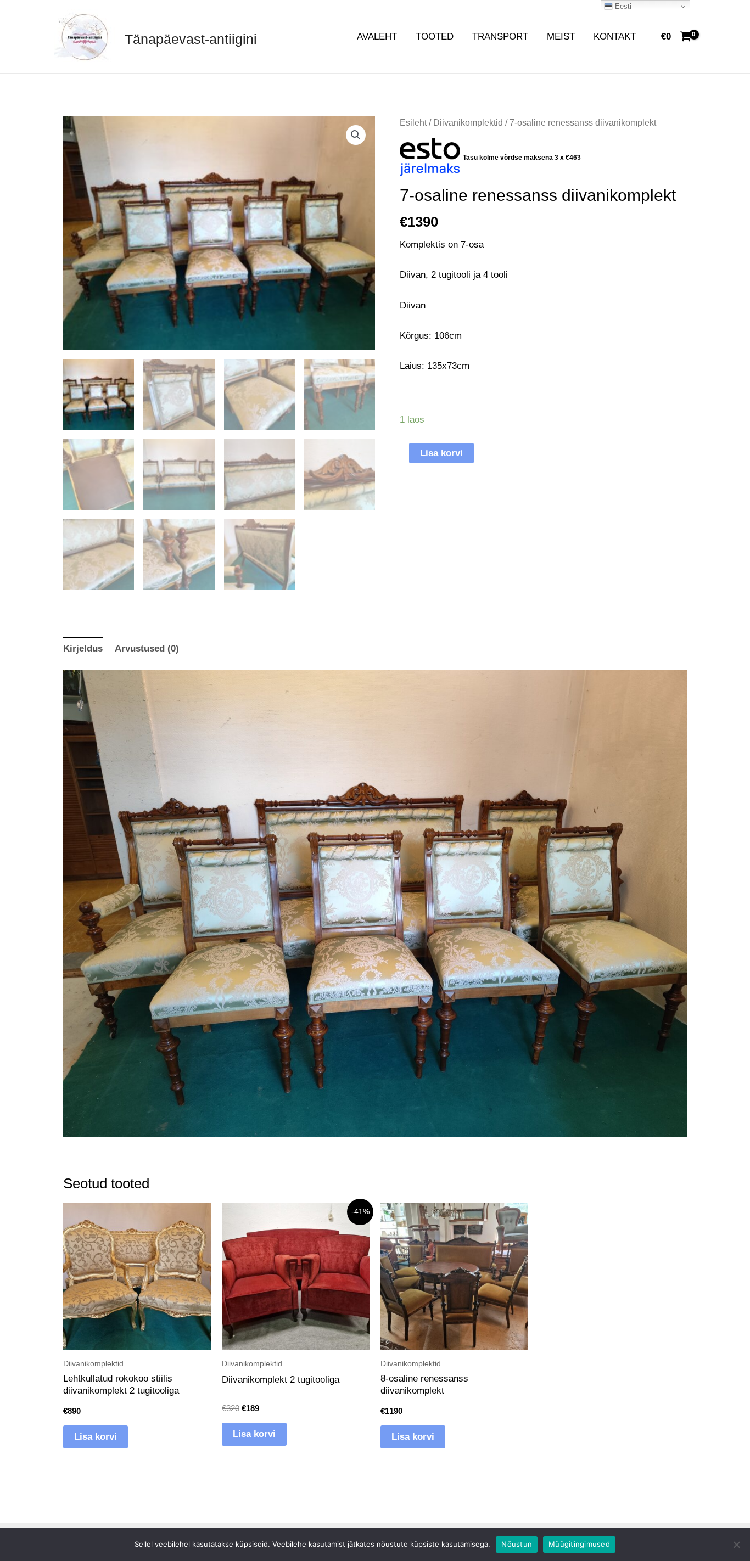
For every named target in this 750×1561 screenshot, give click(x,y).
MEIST (561, 36)
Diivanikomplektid (468, 122)
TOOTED (435, 36)
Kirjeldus (83, 648)
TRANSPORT (500, 36)
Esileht (413, 122)
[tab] (83, 648)
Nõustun (516, 1544)
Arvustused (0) (147, 648)
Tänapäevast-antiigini (191, 39)
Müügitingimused (579, 1544)
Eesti (622, 6)
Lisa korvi (441, 453)
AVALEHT (377, 36)
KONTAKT (615, 36)
